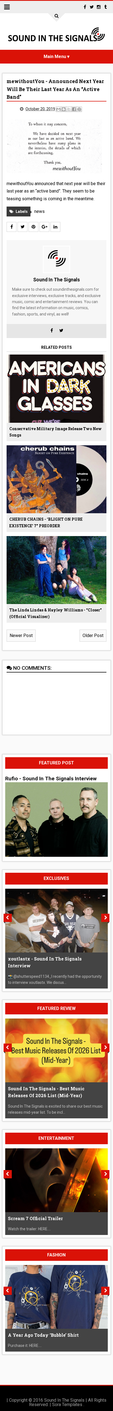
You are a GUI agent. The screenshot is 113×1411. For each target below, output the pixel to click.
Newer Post (21, 635)
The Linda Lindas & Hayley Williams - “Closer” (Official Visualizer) (55, 613)
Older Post (93, 635)
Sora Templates (67, 1404)
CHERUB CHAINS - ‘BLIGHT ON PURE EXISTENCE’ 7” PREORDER (46, 522)
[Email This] (58, 109)
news (39, 211)
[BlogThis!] (63, 109)
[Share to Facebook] (74, 109)
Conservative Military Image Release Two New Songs (55, 432)
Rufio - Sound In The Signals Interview (51, 779)
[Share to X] (69, 109)
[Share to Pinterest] (79, 109)
